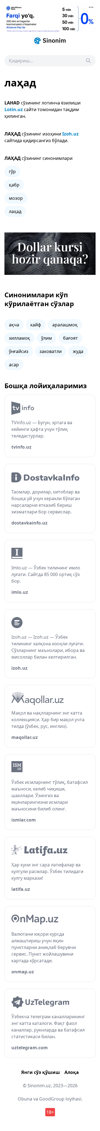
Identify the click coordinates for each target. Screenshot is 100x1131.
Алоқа (71, 1072)
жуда (78, 351)
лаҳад (15, 211)
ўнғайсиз (18, 351)
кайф (35, 325)
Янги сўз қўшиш (40, 1072)
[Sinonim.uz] (50, 40)
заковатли (50, 351)
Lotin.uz (13, 109)
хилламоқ (19, 338)
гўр (12, 171)
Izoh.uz (70, 134)
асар (14, 365)
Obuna (25, 1099)
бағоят (70, 338)
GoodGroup (51, 1099)
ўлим (46, 338)
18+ (50, 1112)
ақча (14, 325)
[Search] (88, 60)
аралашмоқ (65, 325)
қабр (14, 185)
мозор (16, 198)
